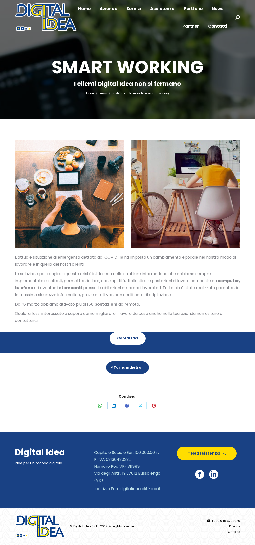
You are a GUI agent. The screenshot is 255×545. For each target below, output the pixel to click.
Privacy (234, 526)
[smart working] (69, 194)
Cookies (234, 532)
